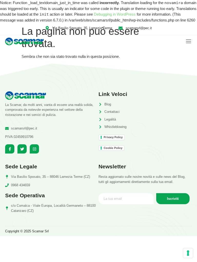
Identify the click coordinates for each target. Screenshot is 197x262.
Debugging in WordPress (115, 14)
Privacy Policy (113, 137)
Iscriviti (173, 199)
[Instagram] (34, 149)
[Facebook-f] (9, 149)
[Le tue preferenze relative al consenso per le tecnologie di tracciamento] (188, 253)
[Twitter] (22, 149)
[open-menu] (187, 41)
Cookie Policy (113, 148)
